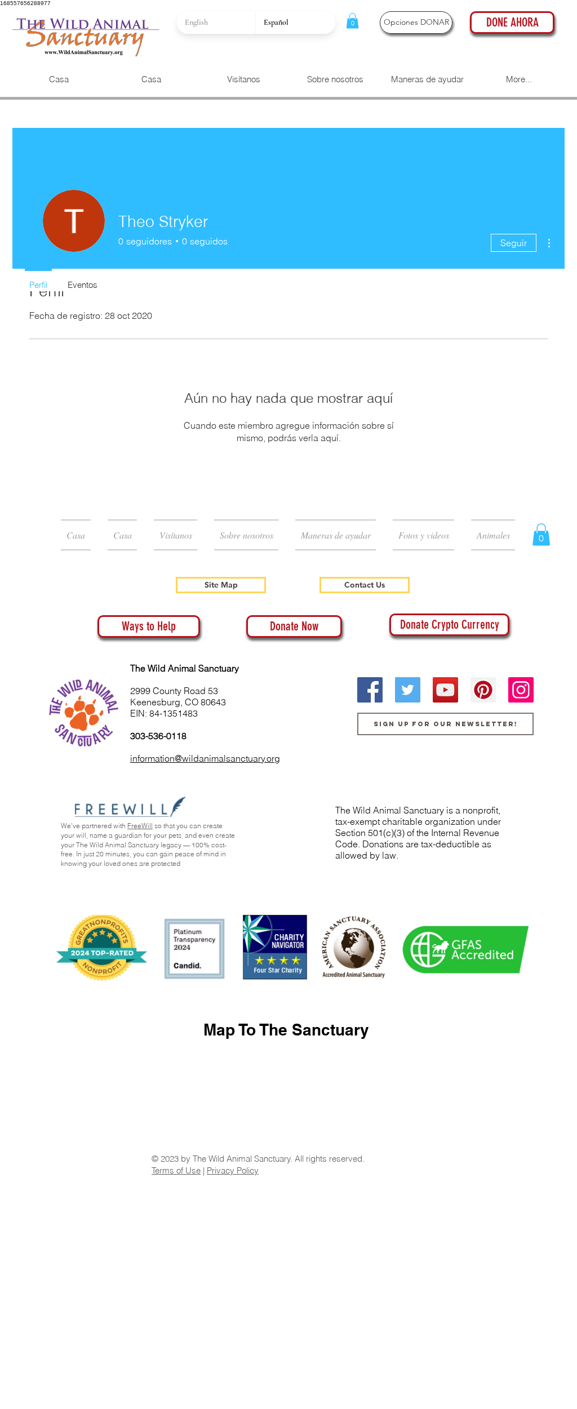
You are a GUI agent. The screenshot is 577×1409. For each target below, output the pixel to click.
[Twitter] (407, 690)
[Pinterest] (483, 690)
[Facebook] (370, 690)
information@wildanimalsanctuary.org (205, 758)
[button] (352, 20)
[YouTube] (445, 690)
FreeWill (140, 825)
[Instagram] (521, 690)
